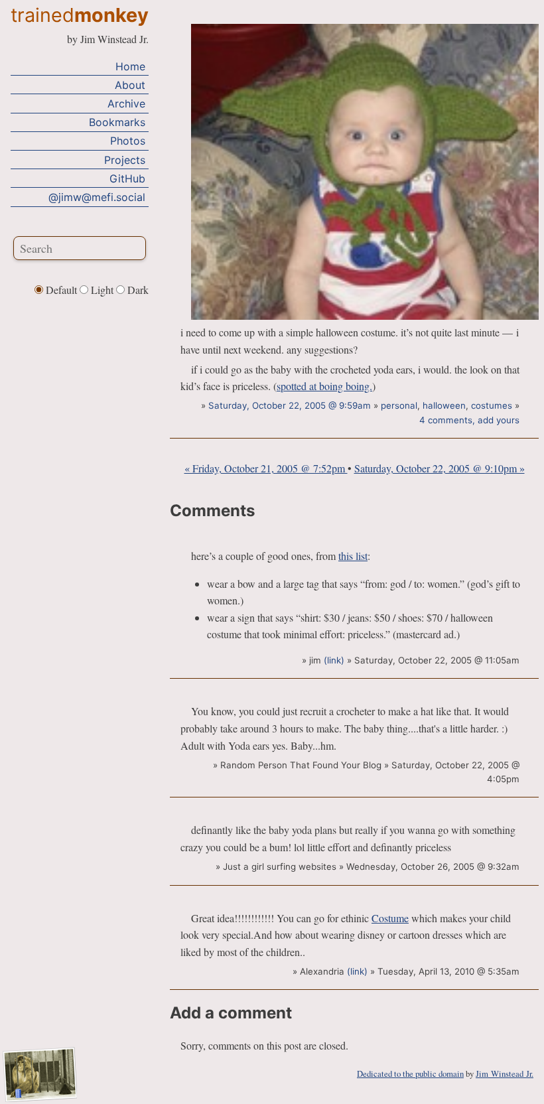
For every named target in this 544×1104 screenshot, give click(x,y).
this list (353, 556)
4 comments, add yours (469, 420)
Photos (127, 140)
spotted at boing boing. (324, 386)
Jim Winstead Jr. (504, 1073)
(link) (334, 660)
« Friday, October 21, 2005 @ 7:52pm (266, 468)
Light (102, 290)
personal (399, 405)
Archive (126, 103)
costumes (491, 405)
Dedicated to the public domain (410, 1073)
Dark (137, 290)
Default (61, 290)
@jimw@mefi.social (96, 197)
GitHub (127, 178)
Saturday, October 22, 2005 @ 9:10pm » (439, 468)
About (130, 85)
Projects (124, 160)
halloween (444, 405)
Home (130, 66)
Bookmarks (117, 122)
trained (80, 15)
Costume (390, 918)
